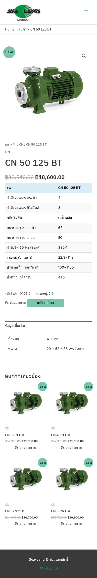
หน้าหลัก (10, 144)
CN (21, 144)
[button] (84, 55)
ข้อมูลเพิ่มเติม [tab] (15, 326)
